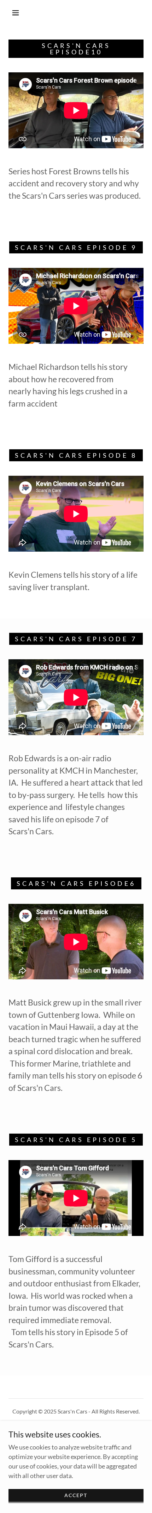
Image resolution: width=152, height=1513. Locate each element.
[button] (15, 13)
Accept (75, 1496)
